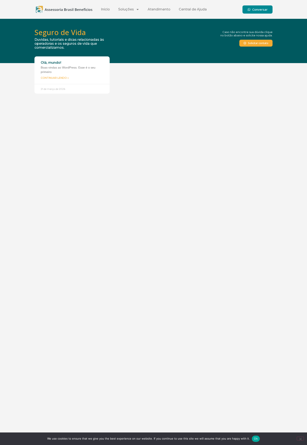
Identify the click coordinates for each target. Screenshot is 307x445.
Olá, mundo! (51, 63)
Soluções (126, 9)
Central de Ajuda (193, 9)
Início (105, 9)
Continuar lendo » (55, 77)
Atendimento (159, 9)
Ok (256, 438)
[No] (300, 438)
